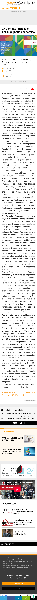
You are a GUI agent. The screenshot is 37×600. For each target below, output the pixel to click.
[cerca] (33, 3)
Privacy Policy (25, 575)
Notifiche (19, 583)
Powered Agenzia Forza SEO (18, 578)
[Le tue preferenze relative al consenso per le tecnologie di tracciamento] (33, 596)
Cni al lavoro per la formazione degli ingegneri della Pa (23, 511)
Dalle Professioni (12, 8)
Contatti (17, 575)
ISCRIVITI (18, 423)
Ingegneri (8, 76)
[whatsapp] (26, 598)
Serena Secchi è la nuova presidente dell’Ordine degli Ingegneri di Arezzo (23, 522)
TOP (18, 589)
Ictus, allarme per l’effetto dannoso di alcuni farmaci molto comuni (11, 451)
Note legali (10, 575)
